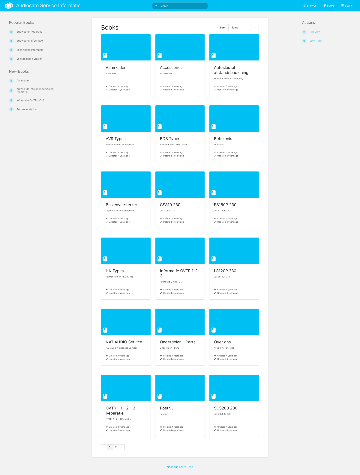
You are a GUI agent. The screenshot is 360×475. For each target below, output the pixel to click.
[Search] (157, 5)
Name (234, 27)
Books (330, 5)
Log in (348, 5)
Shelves (311, 5)
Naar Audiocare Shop (180, 466)
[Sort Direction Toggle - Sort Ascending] (255, 27)
